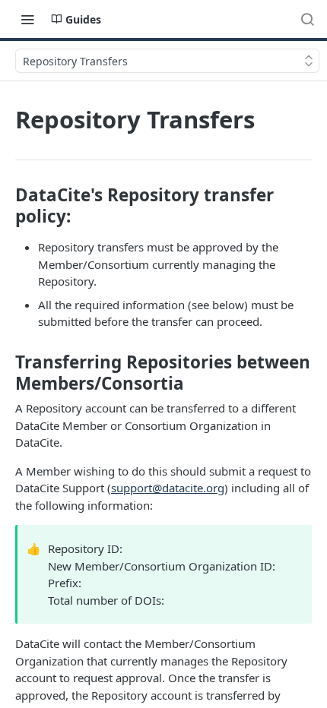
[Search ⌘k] (307, 19)
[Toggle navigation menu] (27, 19)
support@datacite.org (167, 487)
